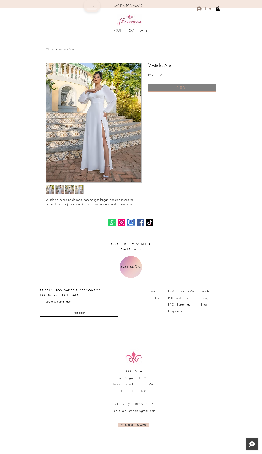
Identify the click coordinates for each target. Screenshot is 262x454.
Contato (155, 298)
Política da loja (178, 298)
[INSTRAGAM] (121, 222)
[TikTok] (149, 222)
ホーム (50, 49)
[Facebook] (140, 222)
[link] (217, 8)
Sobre (153, 291)
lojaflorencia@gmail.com (138, 411)
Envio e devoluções (181, 291)
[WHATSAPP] (112, 222)
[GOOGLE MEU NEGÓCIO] (131, 222)
